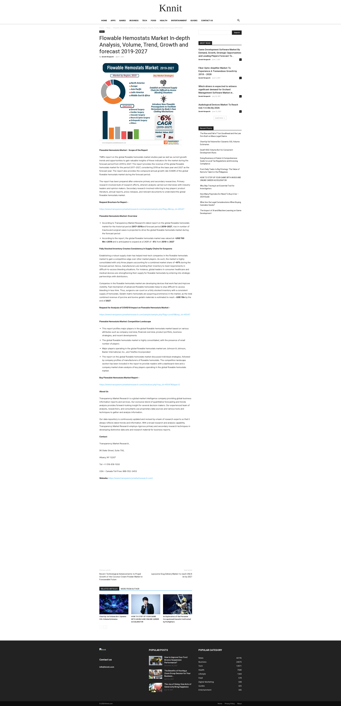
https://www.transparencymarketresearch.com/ (130, 478)
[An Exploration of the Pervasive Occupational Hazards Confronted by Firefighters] (177, 604)
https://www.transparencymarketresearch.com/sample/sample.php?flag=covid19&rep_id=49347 (144, 314)
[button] (238, 20)
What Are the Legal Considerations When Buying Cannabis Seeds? (220, 203)
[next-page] (105, 627)
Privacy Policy (230, 703)
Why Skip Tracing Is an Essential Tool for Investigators (217, 187)
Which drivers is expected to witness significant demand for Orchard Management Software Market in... (217, 89)
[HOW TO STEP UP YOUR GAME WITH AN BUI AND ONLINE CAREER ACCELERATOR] (145, 604)
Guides (193, 20)
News (108, 28)
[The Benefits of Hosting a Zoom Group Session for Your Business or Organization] (155, 674)
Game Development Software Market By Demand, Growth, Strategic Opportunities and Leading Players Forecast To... (219, 52)
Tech (144, 20)
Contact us (207, 20)
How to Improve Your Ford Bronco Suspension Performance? (175, 660)
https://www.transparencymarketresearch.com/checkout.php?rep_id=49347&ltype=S (139, 384)
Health (163, 20)
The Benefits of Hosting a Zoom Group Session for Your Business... (177, 673)
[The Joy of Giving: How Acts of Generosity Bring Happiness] (155, 687)
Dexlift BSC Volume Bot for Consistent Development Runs (216, 151)
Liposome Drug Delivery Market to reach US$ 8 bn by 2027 (171, 575)
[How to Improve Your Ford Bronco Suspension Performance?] (155, 660)
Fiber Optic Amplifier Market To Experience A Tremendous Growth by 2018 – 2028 (217, 71)
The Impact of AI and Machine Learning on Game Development (220, 211)
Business (134, 20)
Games (122, 20)
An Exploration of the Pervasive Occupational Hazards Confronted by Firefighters (177, 619)
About (239, 703)
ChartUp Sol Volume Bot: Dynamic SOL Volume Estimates (220, 143)
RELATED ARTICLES (109, 589)
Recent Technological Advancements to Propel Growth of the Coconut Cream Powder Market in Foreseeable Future (121, 577)
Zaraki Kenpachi (108, 57)
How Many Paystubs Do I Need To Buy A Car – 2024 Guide (219, 195)
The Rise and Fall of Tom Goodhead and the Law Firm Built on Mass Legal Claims (220, 134)
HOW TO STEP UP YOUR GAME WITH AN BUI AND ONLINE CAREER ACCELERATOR (145, 619)
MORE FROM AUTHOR (130, 589)
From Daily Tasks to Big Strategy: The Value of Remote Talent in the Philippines (220, 170)
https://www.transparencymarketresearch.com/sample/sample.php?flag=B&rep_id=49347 (141, 209)
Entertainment (179, 20)
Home (104, 20)
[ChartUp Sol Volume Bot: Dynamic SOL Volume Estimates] (113, 604)
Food (153, 20)
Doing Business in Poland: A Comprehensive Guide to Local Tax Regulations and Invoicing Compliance (219, 161)
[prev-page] (101, 627)
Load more (219, 118)
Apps (113, 20)
